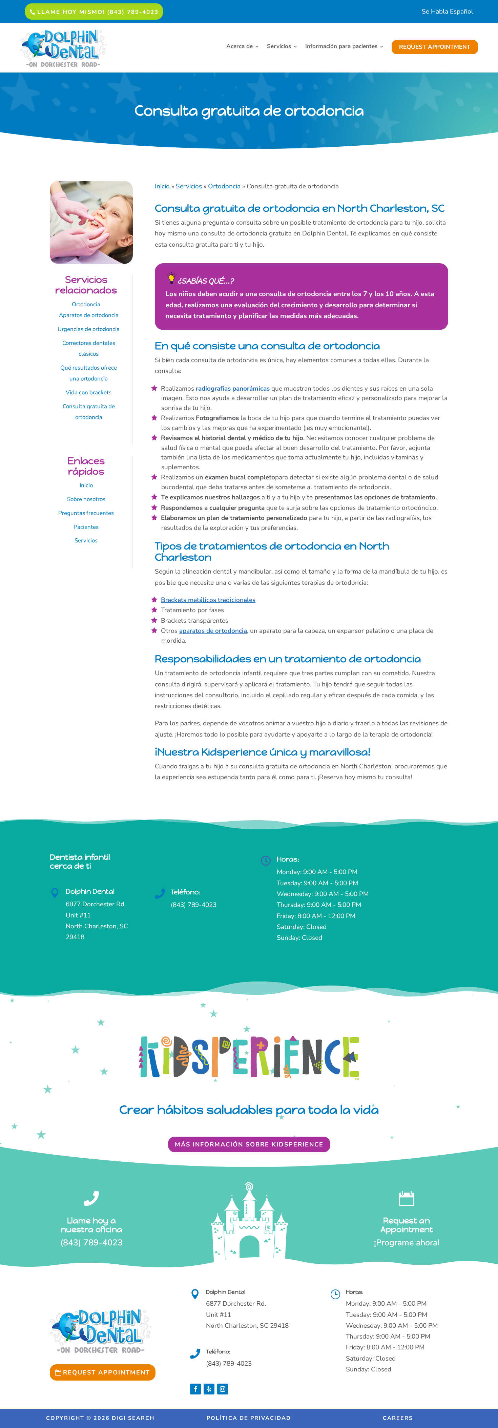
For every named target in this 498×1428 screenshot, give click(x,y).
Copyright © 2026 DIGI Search (100, 1418)
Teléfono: (186, 892)
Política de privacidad (249, 1418)
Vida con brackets (88, 392)
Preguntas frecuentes (86, 513)
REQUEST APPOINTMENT (435, 47)
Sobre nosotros (86, 499)
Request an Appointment (406, 1225)
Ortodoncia (86, 304)
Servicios (279, 47)
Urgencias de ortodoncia (89, 329)
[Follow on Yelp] (209, 1389)
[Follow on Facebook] (195, 1389)
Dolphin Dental (90, 891)
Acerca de (239, 47)
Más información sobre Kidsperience (249, 1144)
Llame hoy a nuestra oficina (91, 1225)
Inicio (86, 485)
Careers (398, 1418)
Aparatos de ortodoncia (89, 315)
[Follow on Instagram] (222, 1389)
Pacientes (86, 527)
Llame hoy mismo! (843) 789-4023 (98, 12)
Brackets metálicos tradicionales (208, 600)
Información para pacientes (341, 47)
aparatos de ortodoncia (213, 630)
